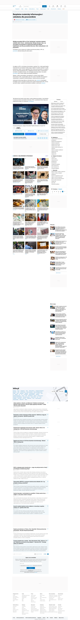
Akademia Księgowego (17, 395)
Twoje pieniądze (15, 399)
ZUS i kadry (14, 598)
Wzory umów (60, 609)
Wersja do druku (19, 130)
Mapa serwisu (61, 617)
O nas (14, 617)
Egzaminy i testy (24, 609)
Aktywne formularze (57, 156)
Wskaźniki (55, 170)
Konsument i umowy (34, 597)
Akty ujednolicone (32, 393)
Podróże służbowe (51, 609)
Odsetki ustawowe (51, 610)
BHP (22, 599)
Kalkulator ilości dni (54, 151)
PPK (18, 11)
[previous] (35, 554)
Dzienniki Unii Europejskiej (35, 609)
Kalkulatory (55, 137)
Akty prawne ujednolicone (34, 610)
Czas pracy (53, 157)
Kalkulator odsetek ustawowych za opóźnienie (57, 148)
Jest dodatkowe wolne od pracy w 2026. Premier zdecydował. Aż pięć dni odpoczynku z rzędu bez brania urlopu (57, 122)
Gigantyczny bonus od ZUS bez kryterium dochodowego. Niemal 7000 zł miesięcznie (58, 127)
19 (56, 191)
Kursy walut (19, 398)
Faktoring (37, 394)
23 (64, 191)
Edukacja (14, 390)
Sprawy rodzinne (33, 595)
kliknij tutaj (36, 572)
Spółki (41, 596)
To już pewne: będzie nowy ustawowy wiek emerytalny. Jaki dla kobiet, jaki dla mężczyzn (58, 106)
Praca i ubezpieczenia (43, 597)
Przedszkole (24, 606)
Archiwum (59, 607)
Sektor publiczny (31, 390)
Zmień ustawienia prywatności (30, 617)
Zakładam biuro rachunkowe (53, 595)
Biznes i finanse (42, 595)
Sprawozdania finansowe (52, 599)
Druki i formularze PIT (55, 165)
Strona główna (15, 11)
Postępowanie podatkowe (55, 164)
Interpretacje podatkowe (55, 184)
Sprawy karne (33, 596)
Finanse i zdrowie (42, 600)
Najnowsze (55, 101)
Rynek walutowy (38, 398)
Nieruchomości (60, 593)
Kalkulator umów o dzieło (55, 145)
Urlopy (23, 598)
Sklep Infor (32, 600)
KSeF (14, 600)
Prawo (18, 390)
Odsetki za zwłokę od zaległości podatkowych (56, 174)
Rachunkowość (54, 162)
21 (60, 191)
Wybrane (61, 101)
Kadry (27, 390)
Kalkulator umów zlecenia (55, 144)
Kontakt (51, 617)
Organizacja (14, 606)
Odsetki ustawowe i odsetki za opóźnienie (58, 171)
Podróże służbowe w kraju (53, 606)
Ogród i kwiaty (60, 599)
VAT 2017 (24, 398)
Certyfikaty (14, 398)
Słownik (35, 395)
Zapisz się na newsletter (44, 130)
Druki (42, 393)
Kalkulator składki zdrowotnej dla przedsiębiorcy (56, 139)
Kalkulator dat (53, 152)
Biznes (41, 593)
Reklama (55, 617)
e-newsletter (26, 394)
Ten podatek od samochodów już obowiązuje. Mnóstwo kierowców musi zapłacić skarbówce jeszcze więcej (57, 119)
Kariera (23, 395)
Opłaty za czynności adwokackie (56, 177)
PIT (19, 394)
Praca (33, 398)
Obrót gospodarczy (16, 597)
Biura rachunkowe (52, 593)
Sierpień (60, 189)
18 (54, 191)
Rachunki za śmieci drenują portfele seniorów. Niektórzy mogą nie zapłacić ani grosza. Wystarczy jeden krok (58, 125)
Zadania (14, 608)
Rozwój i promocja (15, 609)
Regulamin (39, 617)
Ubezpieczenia (24, 597)
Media (26, 399)
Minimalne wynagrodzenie (53, 607)
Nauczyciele (23, 608)
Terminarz (55, 189)
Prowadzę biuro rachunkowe (53, 596)
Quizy (18, 393)
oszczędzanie (31, 101)
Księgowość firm (15, 593)
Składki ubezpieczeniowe (52, 608)
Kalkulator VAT (42, 608)
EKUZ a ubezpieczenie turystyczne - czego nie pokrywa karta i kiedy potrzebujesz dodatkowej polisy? (58, 112)
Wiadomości (29, 398)
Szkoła (23, 607)
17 (52, 191)
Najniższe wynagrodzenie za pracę (57, 175)
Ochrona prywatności (20, 617)
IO (13, 394)
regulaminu (31, 565)
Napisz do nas (31, 130)
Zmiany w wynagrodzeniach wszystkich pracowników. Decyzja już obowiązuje (57, 117)
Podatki (14, 393)
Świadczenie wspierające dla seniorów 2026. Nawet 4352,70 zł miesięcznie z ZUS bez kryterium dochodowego (58, 130)
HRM (22, 600)
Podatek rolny (53, 181)
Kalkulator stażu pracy (43, 610)
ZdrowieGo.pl (60, 606)
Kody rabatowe (60, 608)
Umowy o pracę (54, 158)
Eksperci (16, 394)
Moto (40, 598)
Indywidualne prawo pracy (26, 595)
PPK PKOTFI (30, 395)
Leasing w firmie (42, 599)
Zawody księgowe (15, 599)
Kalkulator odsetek (42, 609)
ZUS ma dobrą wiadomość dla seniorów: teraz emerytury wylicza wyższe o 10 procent (58, 109)
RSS (47, 617)
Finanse (59, 597)
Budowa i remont (60, 598)
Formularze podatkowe (55, 168)
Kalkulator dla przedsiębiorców (56, 141)
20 (58, 191)
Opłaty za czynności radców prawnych (57, 178)
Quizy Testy (53, 182)
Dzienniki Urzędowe (34, 608)
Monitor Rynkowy (32, 394)
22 (62, 191)
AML (49, 600)
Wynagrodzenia (54, 161)
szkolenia (38, 80)
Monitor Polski (33, 607)
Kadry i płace (15, 610)
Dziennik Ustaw (40, 395)
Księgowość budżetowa (39, 390)
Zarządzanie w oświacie (25, 610)
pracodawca (15, 73)
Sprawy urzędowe (33, 598)
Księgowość (23, 390)
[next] (48, 554)
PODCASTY (22, 399)
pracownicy (15, 50)
